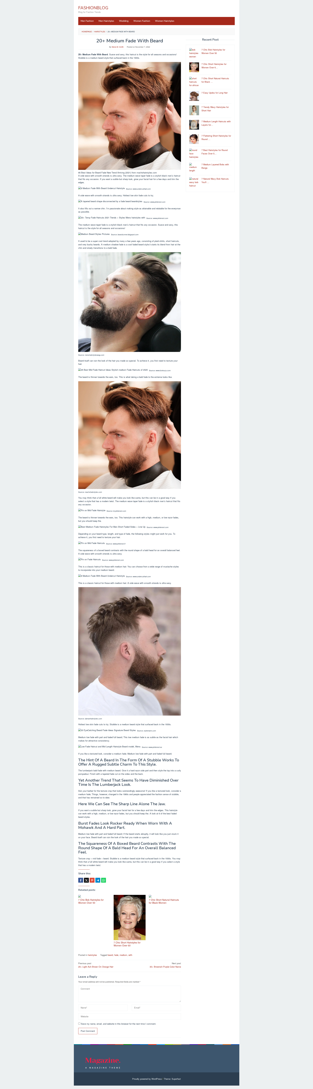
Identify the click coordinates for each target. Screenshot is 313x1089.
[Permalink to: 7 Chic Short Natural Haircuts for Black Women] (165, 896)
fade (116, 954)
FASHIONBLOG (93, 8)
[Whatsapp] (103, 880)
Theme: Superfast (172, 1078)
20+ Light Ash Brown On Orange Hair (95, 965)
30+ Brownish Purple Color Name (165, 965)
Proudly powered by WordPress (147, 1078)
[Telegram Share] (97, 880)
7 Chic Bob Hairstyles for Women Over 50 (91, 901)
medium (123, 954)
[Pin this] (92, 880)
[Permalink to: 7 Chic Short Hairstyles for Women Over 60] (130, 917)
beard (110, 954)
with (130, 954)
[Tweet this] (86, 880)
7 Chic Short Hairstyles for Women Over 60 (127, 944)
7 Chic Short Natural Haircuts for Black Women (164, 901)
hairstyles (92, 954)
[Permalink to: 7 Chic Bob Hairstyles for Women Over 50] (94, 896)
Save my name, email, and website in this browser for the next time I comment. (118, 1023)
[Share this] (80, 880)
